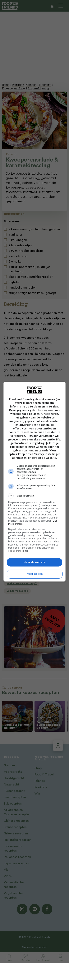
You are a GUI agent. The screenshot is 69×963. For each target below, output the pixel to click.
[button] (34, 495)
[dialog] (34, 482)
